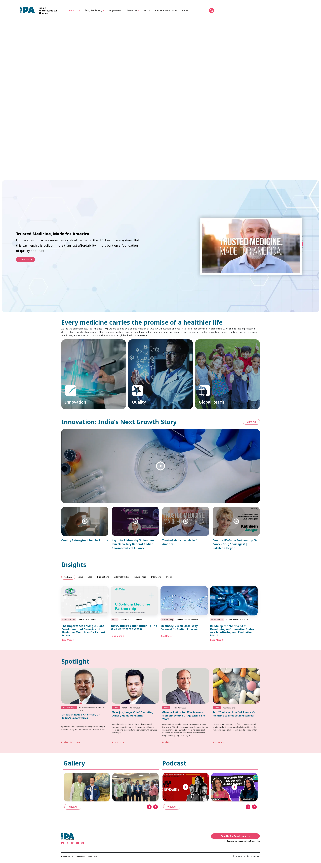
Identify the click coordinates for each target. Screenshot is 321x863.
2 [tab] (302, 244)
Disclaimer (92, 856)
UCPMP (185, 10)
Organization (115, 10)
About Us (73, 10)
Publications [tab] (103, 577)
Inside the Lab (73, 403)
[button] (211, 10)
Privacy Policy (255, 841)
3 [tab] (302, 249)
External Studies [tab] (121, 577)
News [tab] (80, 577)
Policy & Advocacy (94, 10)
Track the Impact (208, 396)
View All (251, 421)
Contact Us (80, 856)
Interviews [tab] (156, 577)
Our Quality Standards (144, 400)
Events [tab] (169, 577)
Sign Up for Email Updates (235, 836)
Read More (67, 639)
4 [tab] (302, 255)
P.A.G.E (147, 10)
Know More (25, 256)
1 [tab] (302, 238)
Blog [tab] (90, 577)
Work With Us (67, 856)
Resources (132, 10)
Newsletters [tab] (140, 577)
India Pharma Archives (165, 10)
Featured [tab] (68, 577)
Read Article (118, 742)
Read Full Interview (70, 742)
